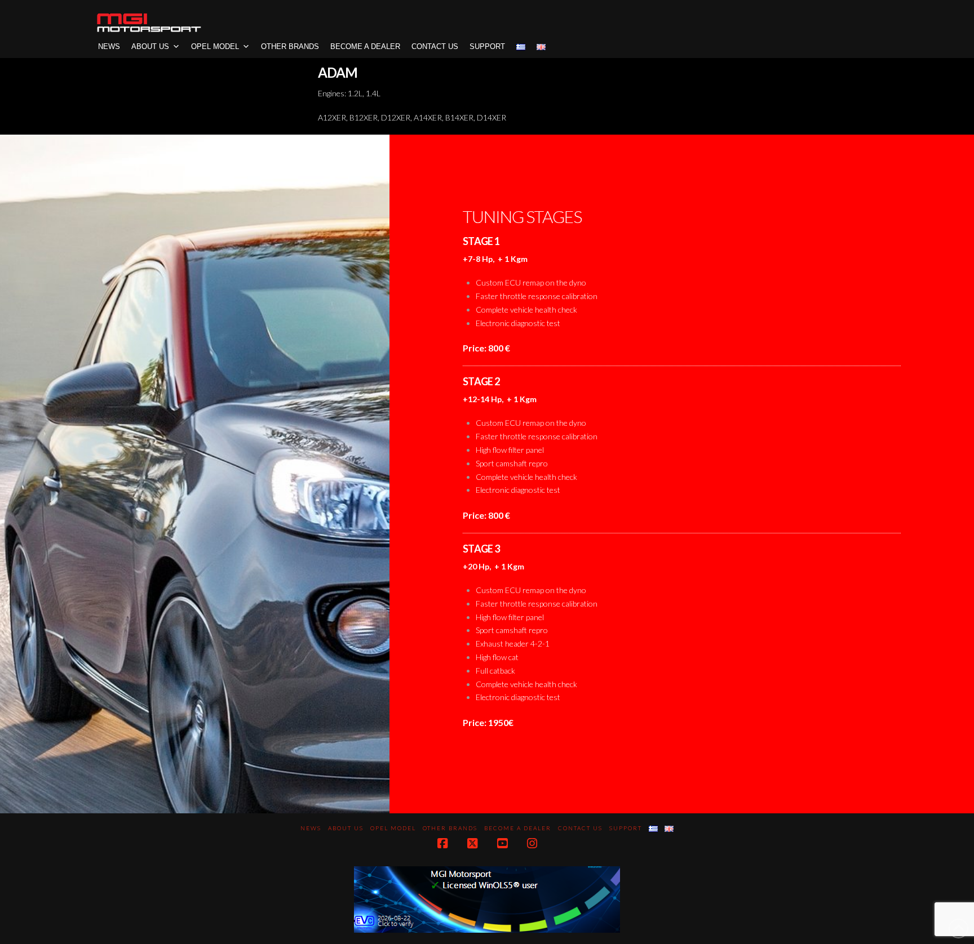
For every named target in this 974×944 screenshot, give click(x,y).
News (109, 46)
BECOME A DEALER (365, 46)
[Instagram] (532, 843)
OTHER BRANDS (290, 46)
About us (150, 46)
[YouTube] (502, 843)
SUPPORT (487, 46)
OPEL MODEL (215, 46)
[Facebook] (442, 843)
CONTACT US (434, 46)
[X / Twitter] (472, 843)
